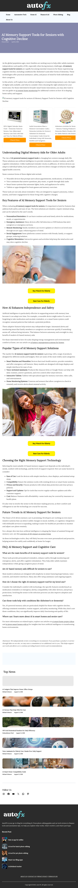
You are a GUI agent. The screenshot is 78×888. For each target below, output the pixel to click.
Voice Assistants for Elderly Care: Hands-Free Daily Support (21, 751)
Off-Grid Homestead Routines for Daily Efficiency (18, 730)
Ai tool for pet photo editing (18, 853)
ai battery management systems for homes (47, 342)
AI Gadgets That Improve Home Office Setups (17, 689)
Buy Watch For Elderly (41, 291)
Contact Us (32, 876)
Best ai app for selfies (15, 840)
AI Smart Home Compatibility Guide (14, 772)
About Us (24, 876)
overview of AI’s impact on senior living (35, 534)
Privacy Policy (42, 876)
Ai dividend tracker (15, 866)
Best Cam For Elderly (41, 301)
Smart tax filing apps (15, 860)
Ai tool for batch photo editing (19, 846)
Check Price (15, 140)
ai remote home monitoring (26, 90)
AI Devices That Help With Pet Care (14, 710)
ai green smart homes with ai (17, 624)
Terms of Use (53, 876)
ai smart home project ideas (63, 621)
